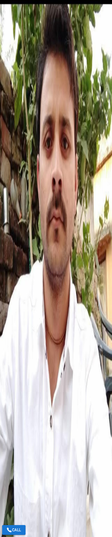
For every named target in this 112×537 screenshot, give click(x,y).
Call (16, 530)
